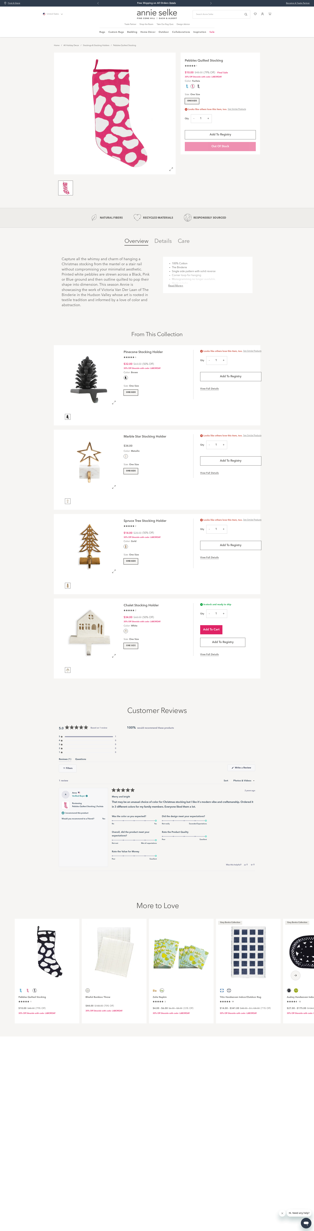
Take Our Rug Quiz (165, 24)
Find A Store (14, 3)
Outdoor (164, 32)
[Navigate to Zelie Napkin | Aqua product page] (181, 950)
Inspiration (199, 32)
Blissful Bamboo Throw (98, 997)
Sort (226, 781)
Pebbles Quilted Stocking (124, 46)
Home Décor (147, 32)
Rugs (102, 32)
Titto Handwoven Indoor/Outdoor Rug (240, 997)
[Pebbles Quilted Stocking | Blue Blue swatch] (187, 86)
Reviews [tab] (65, 760)
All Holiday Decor (71, 46)
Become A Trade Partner (298, 3)
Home (57, 46)
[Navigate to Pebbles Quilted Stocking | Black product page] (47, 950)
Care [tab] (184, 241)
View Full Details (209, 389)
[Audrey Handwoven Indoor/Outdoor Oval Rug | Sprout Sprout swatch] (296, 990)
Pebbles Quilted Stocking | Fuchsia (87, 807)
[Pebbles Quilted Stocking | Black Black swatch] (198, 86)
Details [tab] (163, 241)
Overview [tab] (136, 241)
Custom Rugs (116, 32)
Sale (212, 32)
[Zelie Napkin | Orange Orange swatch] (155, 990)
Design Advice (183, 24)
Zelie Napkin (160, 997)
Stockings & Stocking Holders (96, 46)
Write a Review (244, 768)
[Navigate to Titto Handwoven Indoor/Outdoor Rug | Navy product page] (248, 950)
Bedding (132, 32)
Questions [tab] (80, 760)
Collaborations (181, 32)
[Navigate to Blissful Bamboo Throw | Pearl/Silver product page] (114, 950)
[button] (191, 65)
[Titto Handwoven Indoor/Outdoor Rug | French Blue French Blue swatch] (222, 990)
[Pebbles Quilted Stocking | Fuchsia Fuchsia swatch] (28, 990)
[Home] (157, 18)
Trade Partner (130, 24)
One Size (192, 101)
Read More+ (175, 286)
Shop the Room (146, 24)
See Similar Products (237, 109)
